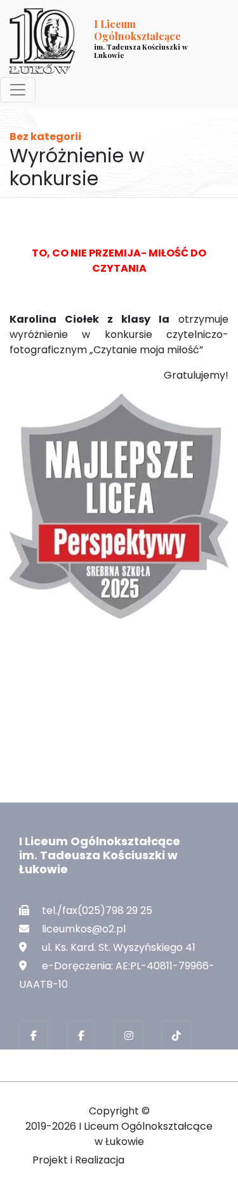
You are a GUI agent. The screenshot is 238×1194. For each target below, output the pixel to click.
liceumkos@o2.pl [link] (84, 929)
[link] (109, 41)
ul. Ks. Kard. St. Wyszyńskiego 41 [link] (118, 947)
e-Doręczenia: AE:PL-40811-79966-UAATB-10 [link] (117, 975)
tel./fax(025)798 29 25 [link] (97, 910)
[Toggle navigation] (18, 89)
